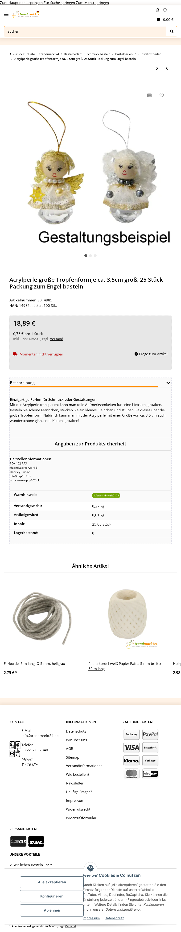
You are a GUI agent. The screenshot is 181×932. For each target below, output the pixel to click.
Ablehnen (52, 910)
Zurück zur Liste (24, 54)
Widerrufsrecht (78, 809)
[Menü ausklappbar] (6, 12)
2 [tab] (90, 255)
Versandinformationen (84, 765)
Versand (56, 338)
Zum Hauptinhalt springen (22, 2)
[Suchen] (171, 31)
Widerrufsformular (81, 817)
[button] (157, 10)
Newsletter (74, 783)
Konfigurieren (51, 896)
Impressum (91, 918)
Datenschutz (114, 918)
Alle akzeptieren (52, 882)
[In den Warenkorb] (13, 82)
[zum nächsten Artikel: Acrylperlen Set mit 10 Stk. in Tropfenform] (157, 68)
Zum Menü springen (92, 2)
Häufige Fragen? (79, 791)
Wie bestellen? (77, 774)
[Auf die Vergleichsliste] (149, 95)
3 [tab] (95, 255)
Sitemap (72, 757)
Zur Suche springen (60, 2)
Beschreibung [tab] (22, 382)
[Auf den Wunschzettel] (161, 95)
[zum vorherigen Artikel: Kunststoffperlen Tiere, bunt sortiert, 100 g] (167, 68)
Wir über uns (76, 739)
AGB (69, 748)
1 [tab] (85, 255)
